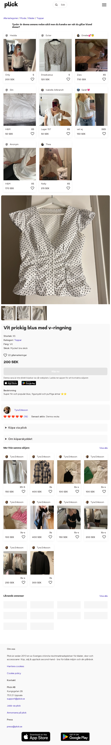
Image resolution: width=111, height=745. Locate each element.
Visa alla (103, 448)
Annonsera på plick (16, 712)
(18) (26, 416)
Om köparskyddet (20, 439)
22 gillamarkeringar (17, 355)
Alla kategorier (10, 18)
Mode (23, 18)
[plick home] (11, 4)
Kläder (31, 18)
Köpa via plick (17, 427)
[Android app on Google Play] (29, 383)
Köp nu (55, 371)
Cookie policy (14, 673)
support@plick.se (16, 698)
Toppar (40, 18)
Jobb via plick (14, 705)
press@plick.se (14, 726)
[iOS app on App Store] (11, 383)
